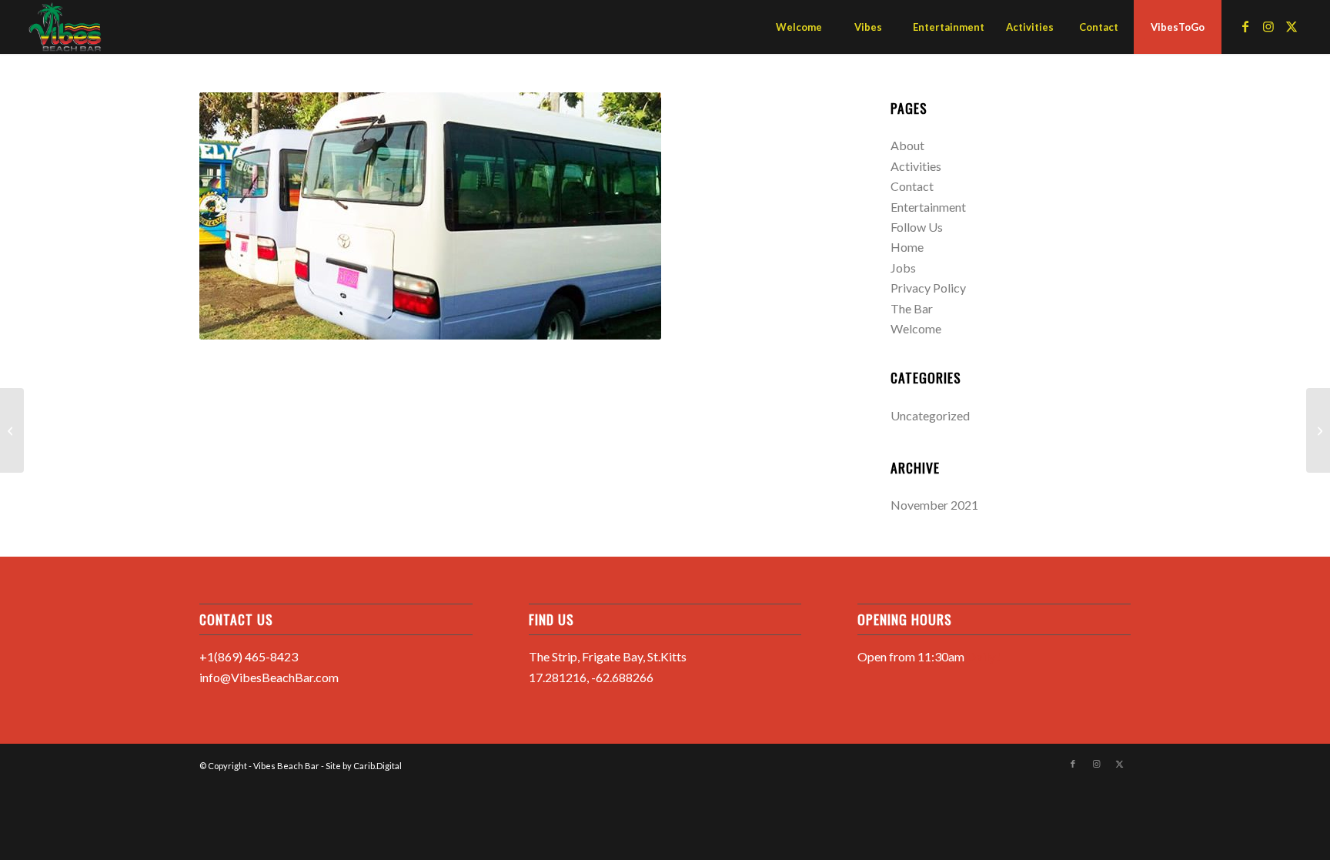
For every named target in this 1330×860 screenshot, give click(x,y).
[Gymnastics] (12, 430)
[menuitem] (798, 27)
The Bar (912, 308)
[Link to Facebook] (1245, 26)
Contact (912, 186)
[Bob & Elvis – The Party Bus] (1318, 430)
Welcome (916, 328)
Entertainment (928, 206)
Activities (916, 166)
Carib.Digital (377, 766)
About (907, 145)
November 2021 (934, 504)
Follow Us (917, 226)
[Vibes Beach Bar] (65, 27)
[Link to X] (1291, 26)
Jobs (903, 267)
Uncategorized (930, 415)
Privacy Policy (928, 287)
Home (907, 246)
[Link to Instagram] (1268, 26)
